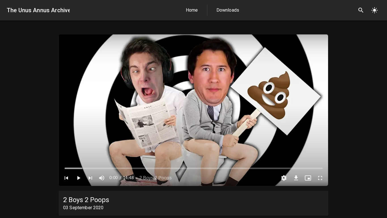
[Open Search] (361, 10)
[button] (66, 178)
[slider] (194, 168)
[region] (193, 110)
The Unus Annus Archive (38, 10)
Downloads (227, 10)
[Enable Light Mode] (374, 10)
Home (192, 10)
